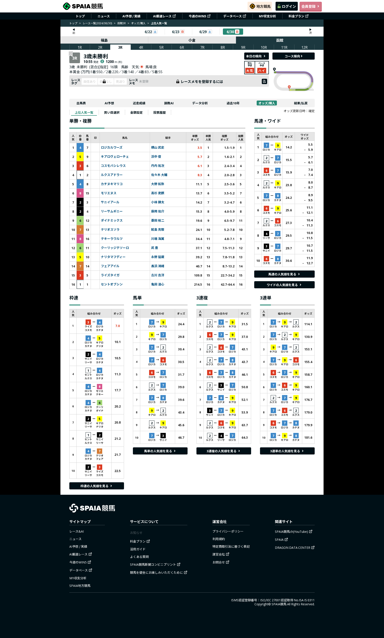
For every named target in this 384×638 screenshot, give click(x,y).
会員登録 (308, 6)
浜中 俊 (156, 157)
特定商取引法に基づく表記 (231, 546)
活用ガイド (138, 549)
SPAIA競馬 (279, 604)
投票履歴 (159, 112)
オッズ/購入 (138, 23)
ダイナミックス (112, 220)
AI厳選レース (162, 16)
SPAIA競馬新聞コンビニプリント (153, 564)
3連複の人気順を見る (221, 451)
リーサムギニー (112, 211)
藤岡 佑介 (157, 211)
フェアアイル (110, 266)
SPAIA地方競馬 (79, 585)
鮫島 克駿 (157, 230)
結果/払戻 (301, 103)
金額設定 (136, 112)
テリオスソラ (110, 230)
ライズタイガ (110, 275)
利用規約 (218, 538)
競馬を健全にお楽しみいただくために (156, 572)
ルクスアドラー (112, 175)
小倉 (192, 40)
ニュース (104, 16)
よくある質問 (139, 556)
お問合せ (218, 562)
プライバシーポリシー (228, 531)
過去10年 (233, 103)
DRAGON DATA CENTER (292, 547)
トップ (80, 16)
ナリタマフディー (113, 257)
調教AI (169, 103)
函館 (279, 40)
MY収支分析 (267, 16)
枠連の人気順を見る (94, 486)
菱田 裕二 (157, 220)
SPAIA (279, 539)
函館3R (121, 23)
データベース (232, 16)
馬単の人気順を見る (158, 451)
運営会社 (218, 554)
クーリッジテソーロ (115, 248)
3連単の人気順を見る (285, 451)
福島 (104, 40)
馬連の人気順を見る (282, 274)
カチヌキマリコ (112, 184)
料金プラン (296, 16)
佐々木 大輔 (159, 175)
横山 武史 (157, 147)
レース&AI (76, 531)
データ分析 (200, 103)
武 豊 (154, 248)
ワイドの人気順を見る (282, 285)
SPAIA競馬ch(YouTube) (291, 531)
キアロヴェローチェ (115, 157)
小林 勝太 (157, 202)
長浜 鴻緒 (157, 266)
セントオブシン (112, 284)
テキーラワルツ (112, 239)
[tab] (84, 112)
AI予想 (109, 103)
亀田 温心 (157, 284)
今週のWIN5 (197, 16)
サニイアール (110, 202)
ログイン (289, 6)
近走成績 (139, 103)
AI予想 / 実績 (131, 16)
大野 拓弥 (157, 184)
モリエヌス (108, 193)
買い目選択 (112, 112)
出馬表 (81, 103)
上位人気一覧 (84, 112)
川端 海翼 (157, 239)
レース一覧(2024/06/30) (97, 23)
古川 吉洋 (157, 275)
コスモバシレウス (113, 166)
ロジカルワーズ (111, 147)
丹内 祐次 (157, 166)
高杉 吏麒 (157, 193)
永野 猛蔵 (157, 257)
